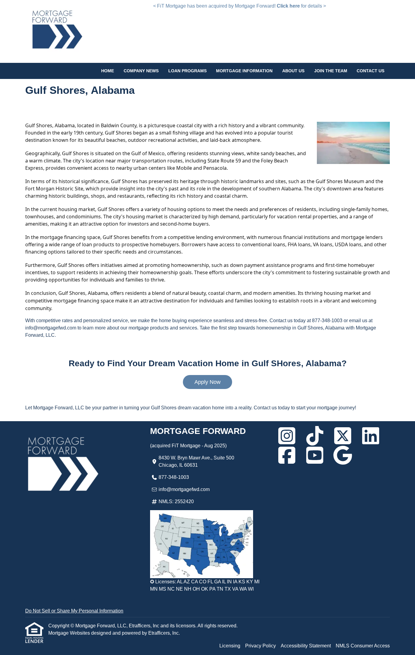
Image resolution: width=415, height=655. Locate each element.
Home (107, 70)
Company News (141, 70)
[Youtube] (315, 455)
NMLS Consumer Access (363, 645)
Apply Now (207, 382)
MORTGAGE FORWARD (198, 431)
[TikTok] (315, 435)
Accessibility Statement (306, 645)
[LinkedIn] (370, 435)
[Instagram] (287, 435)
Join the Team (330, 70)
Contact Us (370, 70)
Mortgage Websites (69, 633)
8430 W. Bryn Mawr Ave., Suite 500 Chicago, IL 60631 (196, 461)
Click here (288, 6)
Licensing (229, 645)
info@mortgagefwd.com (184, 489)
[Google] (343, 455)
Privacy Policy (260, 645)
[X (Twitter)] (343, 435)
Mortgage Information (244, 70)
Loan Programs (187, 70)
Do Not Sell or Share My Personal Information (74, 610)
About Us (293, 70)
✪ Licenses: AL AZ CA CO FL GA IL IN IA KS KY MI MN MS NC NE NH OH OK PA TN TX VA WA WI (204, 585)
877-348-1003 (174, 477)
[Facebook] (287, 455)
